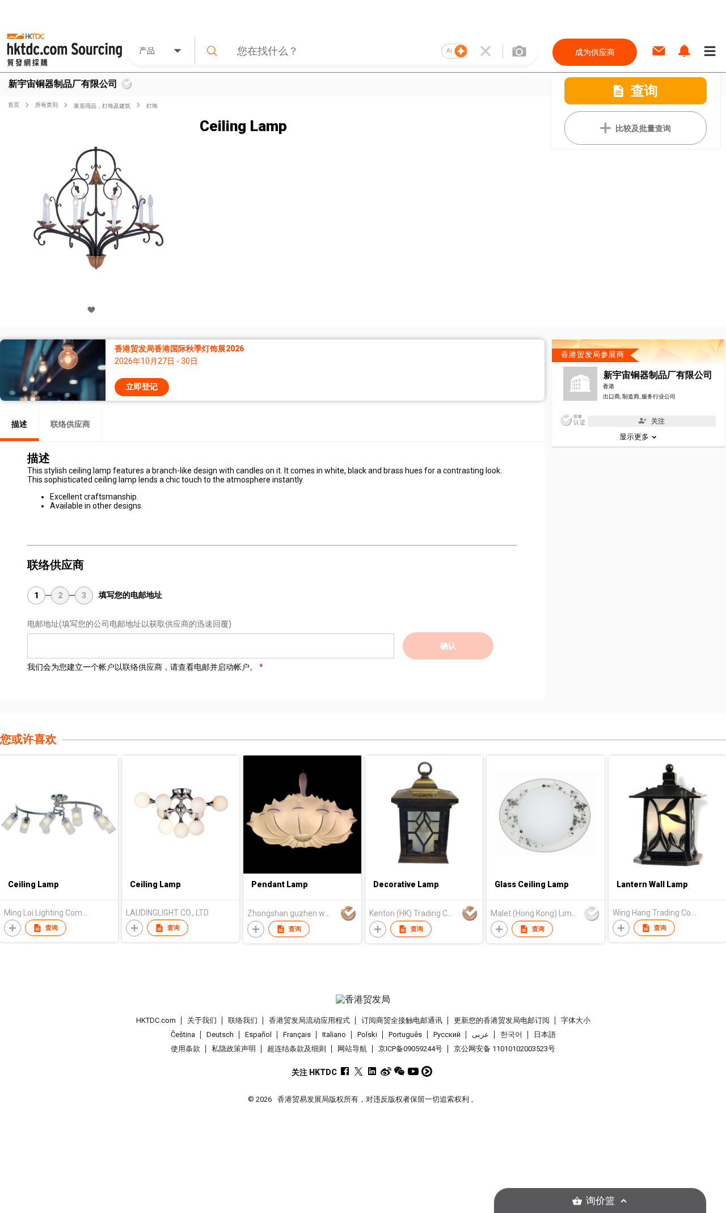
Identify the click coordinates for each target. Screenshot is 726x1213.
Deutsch (220, 1034)
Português (405, 1034)
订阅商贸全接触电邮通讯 (401, 1020)
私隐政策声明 (234, 1048)
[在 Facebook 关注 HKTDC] (345, 1071)
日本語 (545, 1034)
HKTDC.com (156, 1020)
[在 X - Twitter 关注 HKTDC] (358, 1071)
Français (297, 1034)
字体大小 (575, 1020)
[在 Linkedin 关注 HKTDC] (372, 1071)
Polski (367, 1034)
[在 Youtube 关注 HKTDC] (413, 1071)
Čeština (183, 1034)
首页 (13, 105)
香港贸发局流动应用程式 (309, 1020)
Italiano (334, 1034)
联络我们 (243, 1020)
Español (258, 1034)
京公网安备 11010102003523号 (504, 1048)
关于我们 (202, 1020)
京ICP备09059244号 (410, 1048)
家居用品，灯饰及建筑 (102, 106)
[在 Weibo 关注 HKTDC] (386, 1071)
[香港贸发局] (363, 999)
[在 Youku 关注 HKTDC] (426, 1071)
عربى (480, 1034)
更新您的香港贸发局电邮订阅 (502, 1020)
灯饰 (152, 106)
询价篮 (600, 1200)
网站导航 (352, 1048)
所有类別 (46, 105)
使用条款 (185, 1048)
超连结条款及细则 (296, 1048)
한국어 (511, 1034)
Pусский (447, 1034)
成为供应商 (595, 52)
